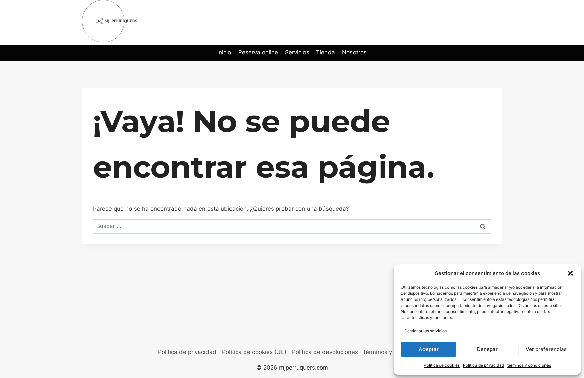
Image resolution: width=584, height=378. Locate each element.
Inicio (224, 52)
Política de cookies (442, 365)
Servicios (297, 52)
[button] (570, 273)
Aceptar (429, 349)
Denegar (487, 349)
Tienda (325, 52)
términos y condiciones (529, 365)
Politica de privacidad (483, 365)
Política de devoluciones (325, 352)
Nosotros (354, 52)
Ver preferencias (546, 349)
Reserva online (258, 52)
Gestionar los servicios (425, 330)
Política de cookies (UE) (254, 352)
